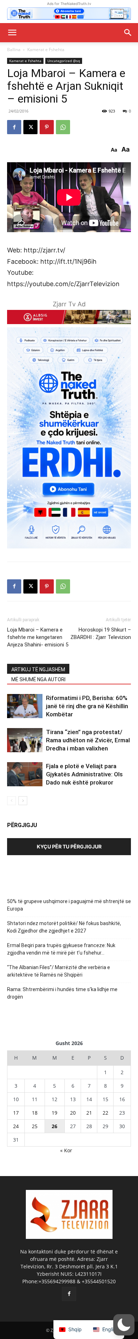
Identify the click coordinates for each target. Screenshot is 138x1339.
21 (89, 1112)
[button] (12, 32)
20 (73, 1112)
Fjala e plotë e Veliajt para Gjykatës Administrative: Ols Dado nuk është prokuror (84, 774)
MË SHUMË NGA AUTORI (38, 679)
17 (16, 1112)
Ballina (14, 50)
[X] (30, 127)
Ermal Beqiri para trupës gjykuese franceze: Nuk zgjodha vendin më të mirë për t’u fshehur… (61, 949)
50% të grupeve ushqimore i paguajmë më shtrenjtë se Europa (69, 905)
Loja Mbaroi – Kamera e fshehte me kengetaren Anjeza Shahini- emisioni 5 (37, 637)
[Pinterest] (47, 127)
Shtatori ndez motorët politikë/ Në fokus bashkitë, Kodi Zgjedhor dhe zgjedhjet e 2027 (64, 927)
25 (35, 1126)
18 (35, 1112)
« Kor (66, 1150)
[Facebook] (14, 127)
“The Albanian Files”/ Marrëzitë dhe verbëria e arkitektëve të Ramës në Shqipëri (58, 971)
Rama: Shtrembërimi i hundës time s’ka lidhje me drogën (62, 993)
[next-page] (22, 800)
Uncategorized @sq (63, 60)
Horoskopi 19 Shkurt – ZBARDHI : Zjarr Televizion (100, 633)
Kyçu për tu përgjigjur (69, 846)
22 (105, 1112)
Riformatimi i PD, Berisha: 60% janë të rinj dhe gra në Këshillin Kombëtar (87, 706)
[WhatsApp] (63, 127)
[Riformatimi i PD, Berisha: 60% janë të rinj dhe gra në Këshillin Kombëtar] (24, 706)
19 (54, 1112)
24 (16, 1126)
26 (54, 1126)
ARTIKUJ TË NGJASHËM (38, 669)
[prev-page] (11, 800)
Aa (114, 149)
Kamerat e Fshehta (45, 50)
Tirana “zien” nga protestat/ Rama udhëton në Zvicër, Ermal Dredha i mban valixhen (88, 740)
